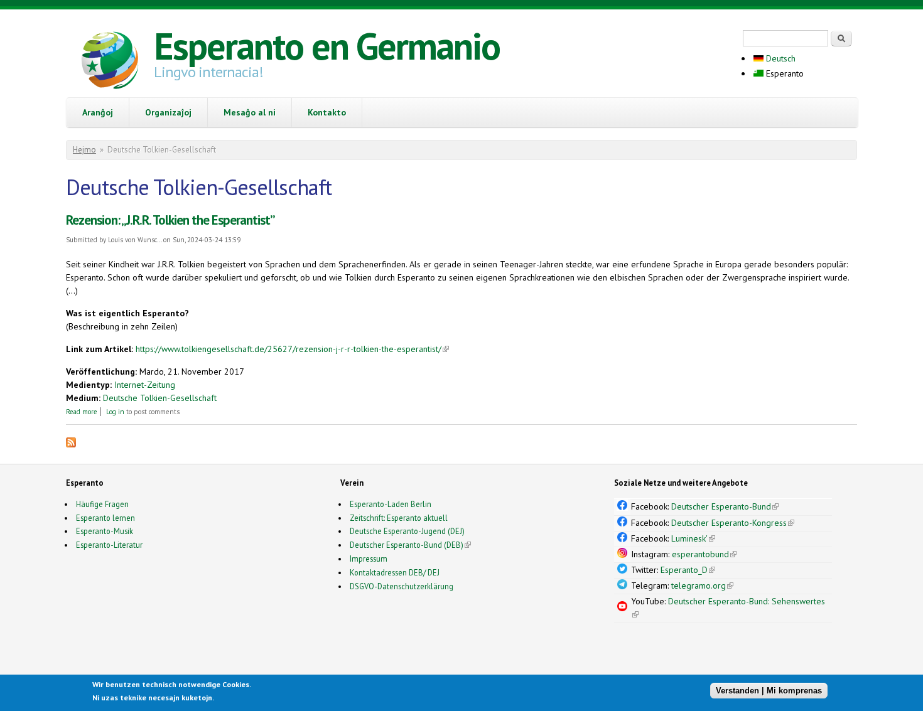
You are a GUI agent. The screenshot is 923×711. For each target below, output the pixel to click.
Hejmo (84, 149)
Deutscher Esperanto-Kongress (732, 522)
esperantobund (704, 554)
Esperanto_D (688, 569)
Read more (81, 411)
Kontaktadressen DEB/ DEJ (395, 572)
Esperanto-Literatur (109, 545)
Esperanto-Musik (104, 531)
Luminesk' (693, 538)
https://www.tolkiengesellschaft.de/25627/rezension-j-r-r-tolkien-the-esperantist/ (292, 349)
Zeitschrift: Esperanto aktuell (399, 518)
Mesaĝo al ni (250, 112)
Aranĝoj (97, 112)
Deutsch (780, 58)
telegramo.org (702, 585)
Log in (115, 411)
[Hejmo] (110, 62)
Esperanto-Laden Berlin (390, 504)
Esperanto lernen (105, 518)
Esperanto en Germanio (327, 45)
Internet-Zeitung (144, 384)
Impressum (368, 558)
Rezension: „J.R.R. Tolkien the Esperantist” (170, 219)
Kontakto (327, 112)
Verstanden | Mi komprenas (769, 690)
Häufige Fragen (102, 504)
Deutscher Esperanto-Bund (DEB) (406, 545)
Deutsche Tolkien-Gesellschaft (160, 398)
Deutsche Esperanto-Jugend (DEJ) (407, 531)
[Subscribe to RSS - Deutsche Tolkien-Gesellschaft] (71, 444)
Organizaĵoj (168, 112)
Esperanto (784, 73)
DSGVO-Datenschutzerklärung (401, 586)
